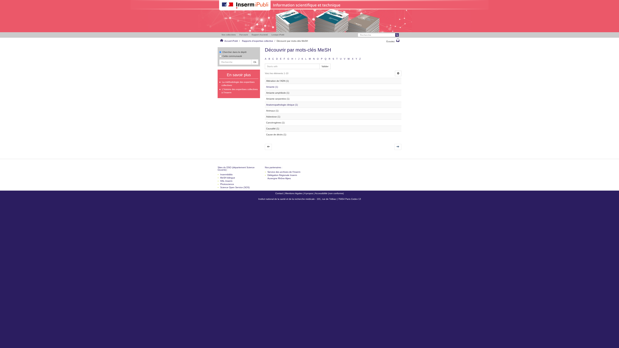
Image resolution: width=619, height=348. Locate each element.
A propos (308, 193)
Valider (325, 66)
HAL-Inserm (226, 181)
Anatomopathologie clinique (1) (282, 104)
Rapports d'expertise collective (257, 41)
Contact (279, 193)
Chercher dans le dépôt (234, 52)
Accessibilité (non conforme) (329, 193)
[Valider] (397, 35)
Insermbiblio (226, 174)
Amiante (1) (272, 87)
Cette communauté (232, 56)
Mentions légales (293, 193)
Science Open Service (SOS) (235, 187)
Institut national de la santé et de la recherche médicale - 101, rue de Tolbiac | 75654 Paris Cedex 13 (309, 199)
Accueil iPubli (231, 41)
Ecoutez (390, 41)
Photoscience (227, 184)
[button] (228, 35)
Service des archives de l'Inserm (283, 172)
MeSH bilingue (227, 177)
